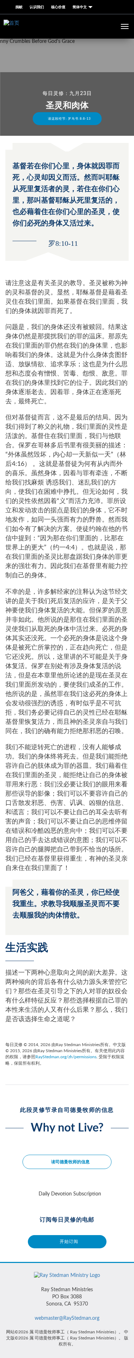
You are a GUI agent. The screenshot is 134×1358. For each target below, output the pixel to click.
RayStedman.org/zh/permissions (65, 1057)
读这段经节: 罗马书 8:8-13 (69, 118)
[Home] (67, 1276)
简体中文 (80, 7)
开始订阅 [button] (69, 1241)
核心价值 (58, 7)
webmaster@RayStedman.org (67, 1318)
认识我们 (37, 7)
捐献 (19, 7)
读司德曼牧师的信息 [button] (70, 1162)
